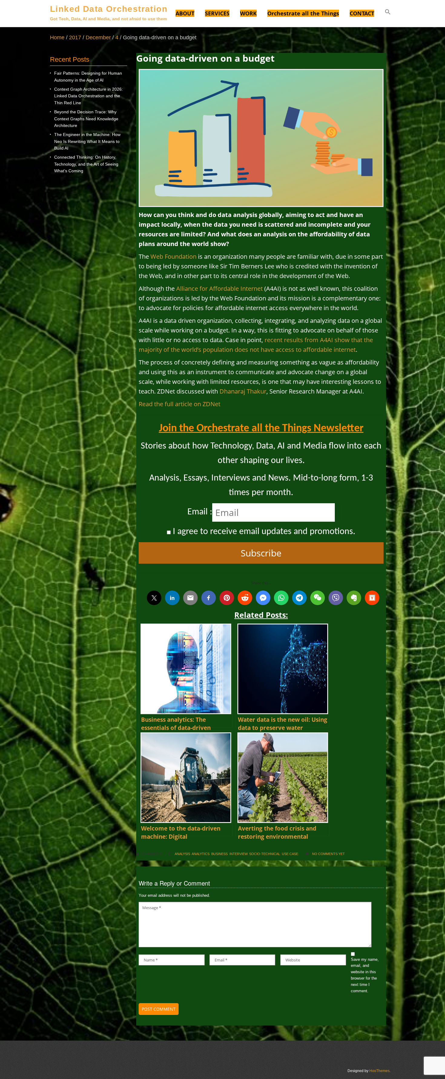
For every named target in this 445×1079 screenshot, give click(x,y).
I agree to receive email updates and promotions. (263, 531)
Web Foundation (173, 256)
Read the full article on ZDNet (179, 404)
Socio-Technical (264, 854)
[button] (388, 12)
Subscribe (261, 553)
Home (57, 37)
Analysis (182, 854)
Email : (199, 512)
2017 (75, 37)
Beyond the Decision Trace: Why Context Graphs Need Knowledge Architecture (86, 118)
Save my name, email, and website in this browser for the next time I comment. (365, 975)
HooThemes (379, 1071)
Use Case (290, 854)
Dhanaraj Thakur (242, 391)
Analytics (200, 854)
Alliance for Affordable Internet (219, 288)
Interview (238, 854)
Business (219, 854)
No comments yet (328, 854)
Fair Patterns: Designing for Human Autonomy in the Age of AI (88, 76)
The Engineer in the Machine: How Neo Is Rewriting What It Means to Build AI (87, 141)
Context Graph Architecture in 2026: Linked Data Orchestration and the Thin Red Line (88, 96)
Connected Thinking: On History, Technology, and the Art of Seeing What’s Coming (86, 164)
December (98, 37)
